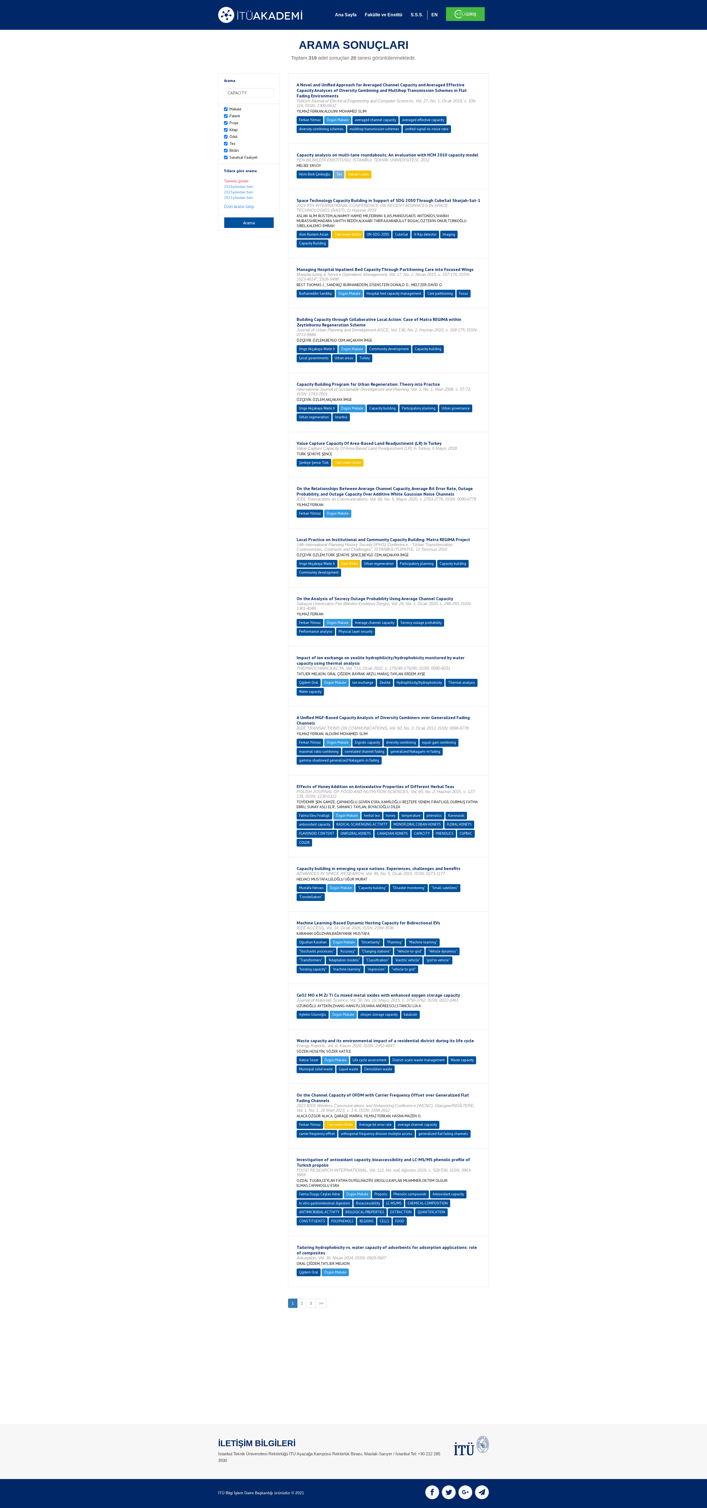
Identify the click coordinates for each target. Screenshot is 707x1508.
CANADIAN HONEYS (392, 833)
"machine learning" (347, 969)
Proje (233, 122)
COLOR (304, 842)
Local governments (314, 358)
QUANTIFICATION (431, 1212)
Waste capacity (462, 1060)
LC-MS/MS (394, 1203)
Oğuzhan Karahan (313, 942)
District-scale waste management (418, 1060)
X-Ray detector (425, 234)
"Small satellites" (444, 887)
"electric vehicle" (407, 960)
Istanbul (341, 417)
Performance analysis (316, 631)
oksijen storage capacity (379, 1014)
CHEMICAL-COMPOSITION (428, 1203)
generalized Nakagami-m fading (415, 751)
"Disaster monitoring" (408, 887)
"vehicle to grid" (404, 969)
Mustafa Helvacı (311, 887)
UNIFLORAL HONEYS (356, 833)
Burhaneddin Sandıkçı (315, 293)
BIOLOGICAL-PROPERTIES (364, 1212)
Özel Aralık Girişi (239, 206)
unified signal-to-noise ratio (427, 129)
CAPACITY (422, 833)
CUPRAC (466, 833)
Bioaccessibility (368, 1203)
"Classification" (377, 960)
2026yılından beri (238, 186)
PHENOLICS (444, 833)
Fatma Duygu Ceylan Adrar (319, 1194)
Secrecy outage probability (421, 622)
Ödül (233, 136)
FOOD (399, 1221)
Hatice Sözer (308, 1060)
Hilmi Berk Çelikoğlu (314, 174)
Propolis (380, 1194)
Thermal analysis (461, 682)
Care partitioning (440, 293)
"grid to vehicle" (438, 960)
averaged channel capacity (375, 120)
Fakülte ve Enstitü (383, 14)
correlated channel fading (364, 751)
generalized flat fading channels (443, 1133)
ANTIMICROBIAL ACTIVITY (319, 1212)
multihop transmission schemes (374, 129)
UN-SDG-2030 (378, 234)
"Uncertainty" (371, 942)
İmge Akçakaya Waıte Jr (317, 349)
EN (434, 14)
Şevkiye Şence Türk (314, 462)
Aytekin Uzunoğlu (312, 1014)
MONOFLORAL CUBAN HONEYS (417, 824)
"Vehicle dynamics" (442, 951)
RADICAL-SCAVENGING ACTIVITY (361, 824)
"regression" (376, 969)
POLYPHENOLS (342, 1221)
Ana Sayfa (346, 14)
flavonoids (456, 815)
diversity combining (401, 742)
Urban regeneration (314, 417)
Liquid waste (348, 1069)
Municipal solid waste (316, 1069)
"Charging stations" (376, 951)
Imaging (449, 234)
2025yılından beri (238, 192)
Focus (463, 293)
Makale (235, 109)
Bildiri (234, 150)
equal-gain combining (439, 742)
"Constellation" (310, 897)
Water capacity (310, 691)
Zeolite (385, 682)
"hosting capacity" (312, 969)
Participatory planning (419, 408)
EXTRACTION (400, 1212)
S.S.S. (417, 14)
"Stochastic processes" (316, 951)
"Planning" (394, 942)
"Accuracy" (347, 951)
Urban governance (456, 408)
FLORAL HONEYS (459, 824)
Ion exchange (362, 682)
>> (321, 1303)
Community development (389, 349)
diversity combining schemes (321, 129)
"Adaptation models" (344, 960)
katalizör (410, 1014)
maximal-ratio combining (319, 751)
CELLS (384, 1221)
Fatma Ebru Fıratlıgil (314, 815)
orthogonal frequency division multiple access (376, 1133)
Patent (234, 115)
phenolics (434, 815)
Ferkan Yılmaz (310, 120)
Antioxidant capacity (448, 1194)
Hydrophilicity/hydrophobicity (419, 682)
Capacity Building (312, 243)
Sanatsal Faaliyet (243, 157)
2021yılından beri (238, 197)
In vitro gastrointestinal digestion (324, 1203)
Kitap (233, 129)
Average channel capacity (374, 622)
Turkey (364, 358)
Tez (232, 143)
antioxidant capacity (314, 824)
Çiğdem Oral (308, 682)
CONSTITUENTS (312, 1221)
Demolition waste (378, 1069)
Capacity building (428, 349)
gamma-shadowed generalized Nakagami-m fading (339, 760)
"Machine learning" (422, 942)
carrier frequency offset (317, 1133)
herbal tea (372, 815)
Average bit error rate (375, 1124)
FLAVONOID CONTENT (316, 833)
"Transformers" (310, 960)
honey (390, 815)
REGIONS (367, 1221)
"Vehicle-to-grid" (409, 951)
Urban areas (344, 358)
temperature (411, 815)
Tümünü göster (236, 181)
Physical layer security (356, 631)
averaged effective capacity (423, 120)
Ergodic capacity (367, 742)
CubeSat (401, 234)
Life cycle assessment (369, 1060)
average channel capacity (417, 1124)
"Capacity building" (372, 887)
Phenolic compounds (410, 1194)
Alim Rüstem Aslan (313, 234)
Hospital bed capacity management (393, 293)
